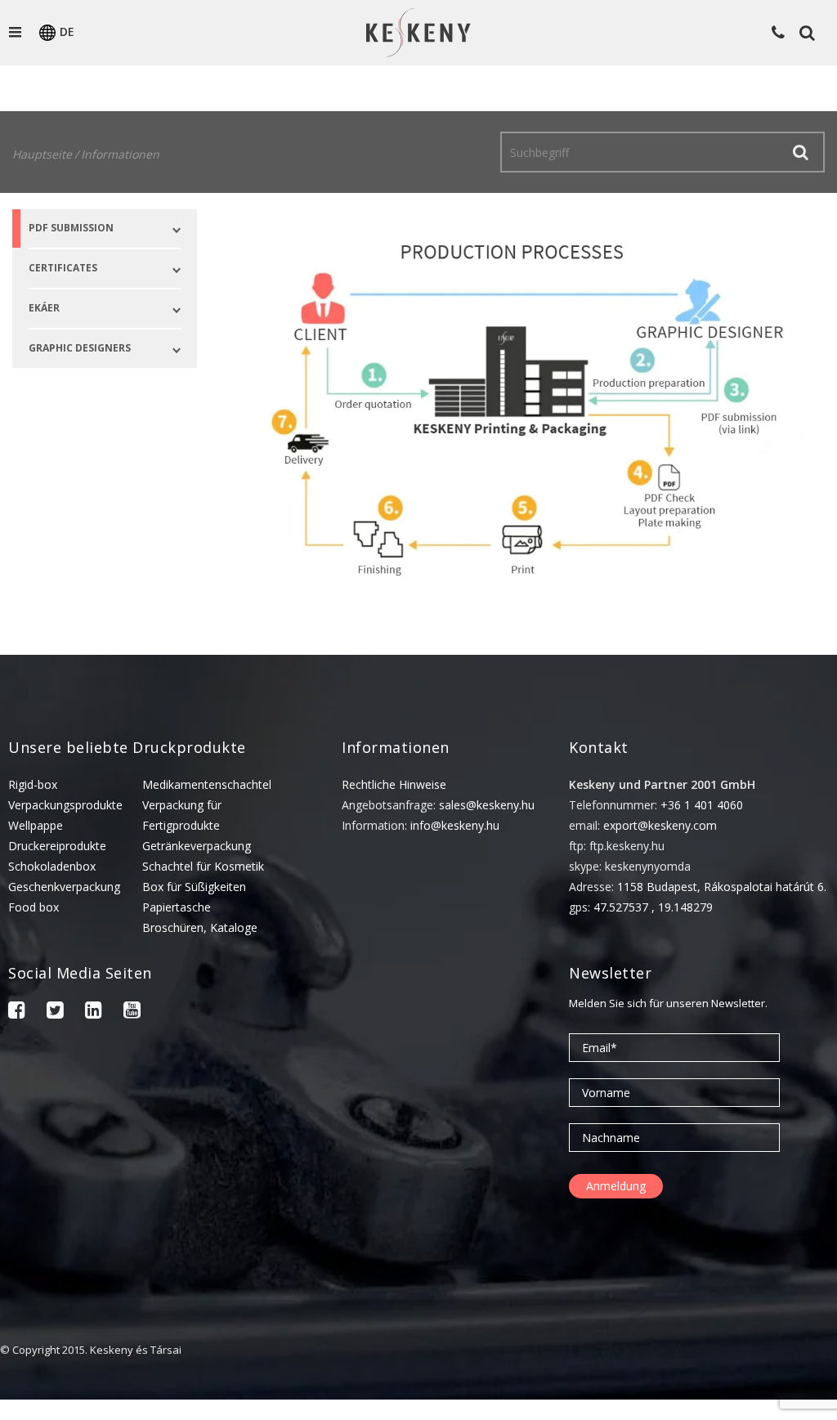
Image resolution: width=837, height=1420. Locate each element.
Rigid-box (32, 784)
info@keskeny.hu (454, 825)
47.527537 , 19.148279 (653, 907)
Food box (33, 907)
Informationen (120, 154)
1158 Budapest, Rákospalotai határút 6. (721, 886)
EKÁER (44, 308)
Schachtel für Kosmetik (203, 866)
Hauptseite (42, 154)
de (67, 31)
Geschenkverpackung (64, 886)
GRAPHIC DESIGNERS (80, 348)
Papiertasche (176, 907)
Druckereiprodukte (57, 845)
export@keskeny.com (660, 825)
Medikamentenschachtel (206, 784)
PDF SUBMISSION (71, 228)
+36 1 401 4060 (701, 805)
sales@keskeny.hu (487, 805)
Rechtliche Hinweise (394, 784)
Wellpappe (35, 825)
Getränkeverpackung (196, 845)
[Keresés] (801, 152)
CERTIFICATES (63, 268)
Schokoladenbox (52, 866)
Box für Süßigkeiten (194, 886)
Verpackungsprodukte (65, 805)
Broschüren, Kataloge (199, 927)
